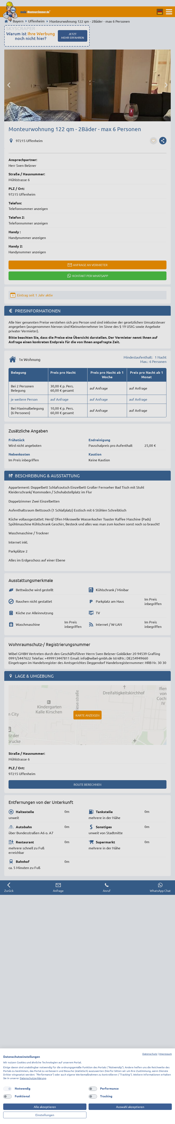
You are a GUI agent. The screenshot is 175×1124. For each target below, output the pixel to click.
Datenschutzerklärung (33, 1078)
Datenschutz (149, 1053)
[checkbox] (7, 1089)
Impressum (165, 1053)
